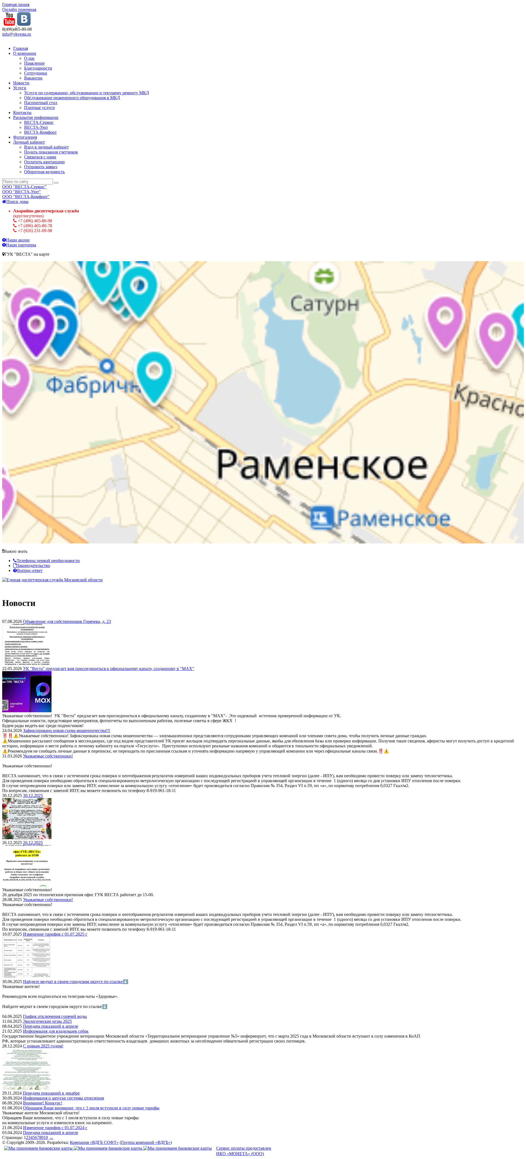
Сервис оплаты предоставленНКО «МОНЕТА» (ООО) (243, 1151)
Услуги (19, 88)
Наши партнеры (21, 245)
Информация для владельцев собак (55, 1031)
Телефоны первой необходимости (48, 560)
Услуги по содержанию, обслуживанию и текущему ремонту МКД (86, 92)
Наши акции (18, 240)
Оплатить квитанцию (44, 162)
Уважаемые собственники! (48, 756)
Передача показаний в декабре (51, 1093)
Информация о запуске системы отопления (63, 1098)
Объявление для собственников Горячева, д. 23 (67, 621)
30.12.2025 (33, 795)
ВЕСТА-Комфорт (40, 132)
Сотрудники (35, 73)
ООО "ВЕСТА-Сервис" (24, 186)
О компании (24, 53)
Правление (34, 63)
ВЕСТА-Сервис (39, 122)
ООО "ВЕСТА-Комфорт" (26, 196)
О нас (29, 58)
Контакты (22, 112)
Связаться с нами (40, 157)
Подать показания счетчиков (51, 152)
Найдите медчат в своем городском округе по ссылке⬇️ (75, 981)
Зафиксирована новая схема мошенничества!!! (66, 730)
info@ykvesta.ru (16, 34)
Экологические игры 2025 (47, 1021)
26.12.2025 (33, 842)
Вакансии (33, 78)
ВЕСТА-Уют (36, 127)
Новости (21, 83)
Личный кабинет (29, 142)
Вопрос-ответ (29, 570)
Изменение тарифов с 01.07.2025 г (55, 934)
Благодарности (38, 68)
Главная (20, 48)
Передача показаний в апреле (50, 1026)
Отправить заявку (41, 166)
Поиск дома (17, 201)
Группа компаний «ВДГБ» (145, 1142)
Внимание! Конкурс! (42, 1103)
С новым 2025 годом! (43, 1046)
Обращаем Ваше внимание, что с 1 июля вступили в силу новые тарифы (91, 1108)
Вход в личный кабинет (46, 147)
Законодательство (33, 565)
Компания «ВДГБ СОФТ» (94, 1142)
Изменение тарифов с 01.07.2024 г (55, 1127)
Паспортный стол (40, 102)
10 (46, 1137)
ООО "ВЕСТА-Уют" (21, 191)
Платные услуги (39, 107)
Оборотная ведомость (44, 171)
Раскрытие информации (35, 117)
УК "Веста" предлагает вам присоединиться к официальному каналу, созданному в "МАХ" (108, 668)
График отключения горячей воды (55, 1016)
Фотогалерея (25, 137)
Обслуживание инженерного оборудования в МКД (72, 97)
